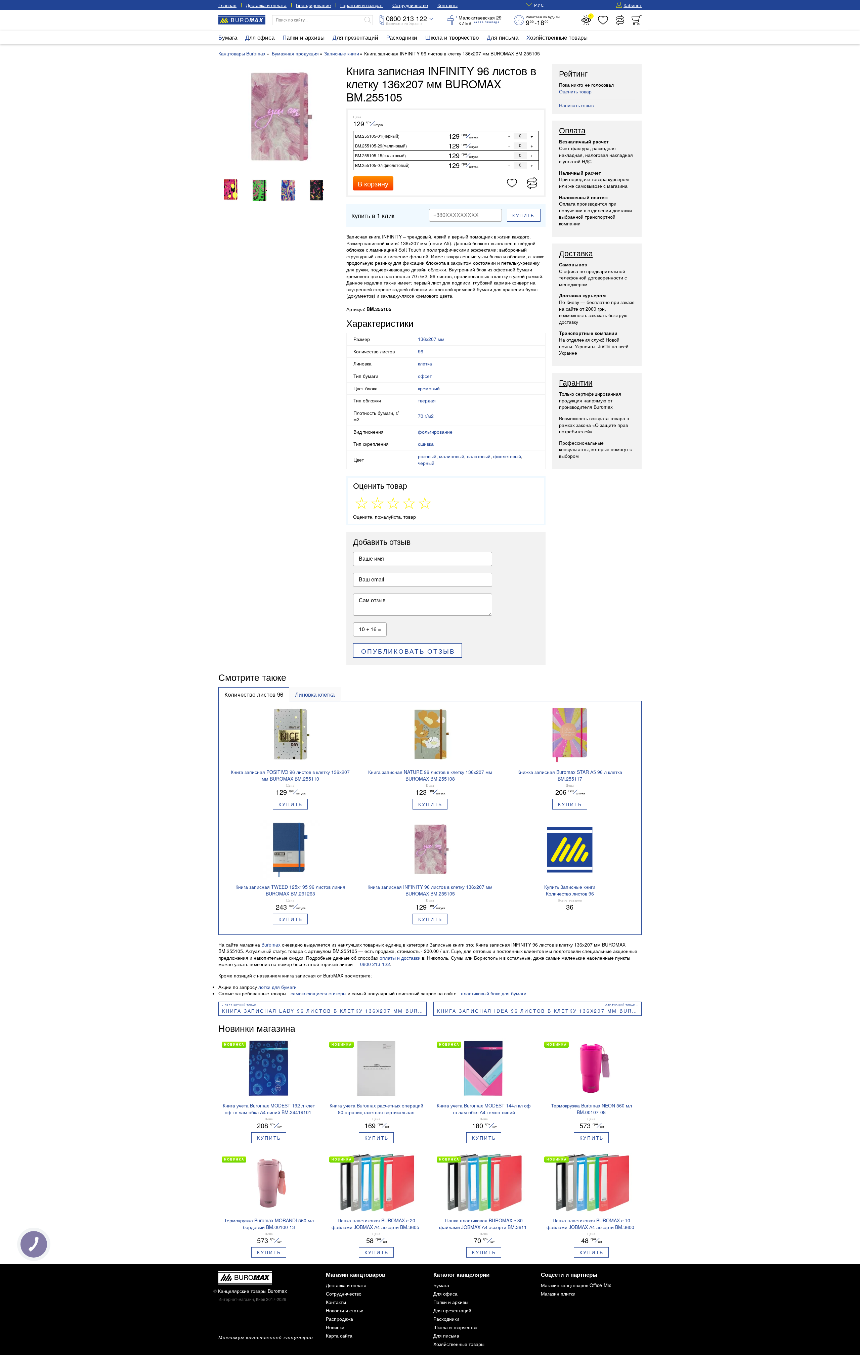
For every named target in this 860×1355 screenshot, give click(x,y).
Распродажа (339, 1318)
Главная (227, 5)
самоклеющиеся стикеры (318, 993)
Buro (247, 20)
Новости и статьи (344, 1310)
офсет (425, 376)
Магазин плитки (558, 1293)
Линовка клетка (315, 694)
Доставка (576, 254)
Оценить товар (575, 91)
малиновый (451, 456)
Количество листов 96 (253, 694)
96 (420, 351)
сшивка (426, 443)
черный (426, 463)
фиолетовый (507, 456)
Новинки (335, 1327)
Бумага (227, 37)
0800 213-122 (375, 964)
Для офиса (259, 37)
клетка (425, 363)
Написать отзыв (576, 105)
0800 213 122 (406, 18)
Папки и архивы (304, 37)
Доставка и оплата (266, 5)
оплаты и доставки (400, 957)
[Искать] (367, 20)
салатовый (478, 456)
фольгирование (435, 431)
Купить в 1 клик (372, 215)
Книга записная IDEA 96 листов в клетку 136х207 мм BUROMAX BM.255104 (539, 1010)
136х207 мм (431, 339)
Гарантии (576, 383)
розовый (427, 456)
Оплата (572, 131)
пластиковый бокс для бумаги (493, 993)
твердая (427, 400)
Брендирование (313, 5)
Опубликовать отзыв (408, 650)
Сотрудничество (410, 5)
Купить (523, 215)
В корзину (373, 183)
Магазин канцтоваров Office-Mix (576, 1285)
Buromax (271, 944)
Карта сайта (339, 1335)
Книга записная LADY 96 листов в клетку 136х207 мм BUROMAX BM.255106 (324, 1010)
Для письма (502, 37)
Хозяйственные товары (557, 37)
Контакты (447, 5)
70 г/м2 (426, 415)
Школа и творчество (452, 37)
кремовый (429, 388)
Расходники (401, 37)
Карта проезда (487, 22)
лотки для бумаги (277, 987)
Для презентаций (355, 37)
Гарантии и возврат (361, 5)
